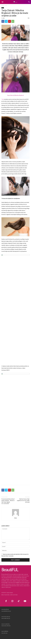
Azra (4, 18)
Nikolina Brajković (19, 95)
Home (2, 5)
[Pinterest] (9, 21)
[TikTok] (18, 601)
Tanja (2, 99)
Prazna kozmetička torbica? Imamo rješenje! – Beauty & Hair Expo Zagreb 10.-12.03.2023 (8, 501)
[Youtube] (25, 601)
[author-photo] (15, 516)
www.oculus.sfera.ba (5, 625)
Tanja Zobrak (10, 95)
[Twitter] (6, 21)
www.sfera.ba (4, 633)
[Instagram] (12, 601)
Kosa (6, 5)
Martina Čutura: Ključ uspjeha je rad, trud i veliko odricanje (23, 500)
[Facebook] (2, 21)
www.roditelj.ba (4, 631)
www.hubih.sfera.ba (5, 618)
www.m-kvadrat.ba (5, 624)
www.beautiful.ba (5, 609)
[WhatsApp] (12, 21)
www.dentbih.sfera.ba (6, 611)
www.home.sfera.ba (5, 616)
